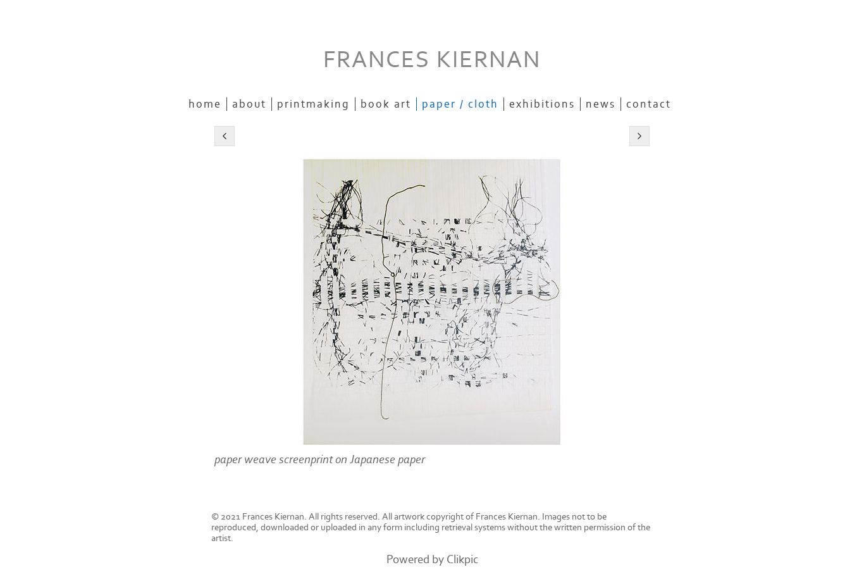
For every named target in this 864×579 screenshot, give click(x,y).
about (249, 104)
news (600, 104)
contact (648, 104)
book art (386, 104)
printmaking (313, 104)
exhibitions (542, 104)
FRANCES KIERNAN (432, 59)
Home (204, 104)
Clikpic (462, 559)
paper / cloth (460, 104)
